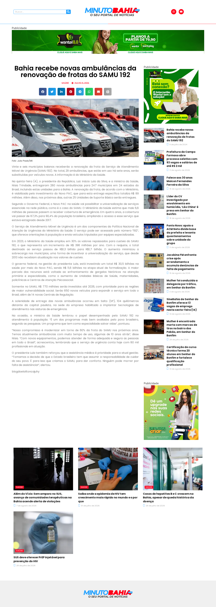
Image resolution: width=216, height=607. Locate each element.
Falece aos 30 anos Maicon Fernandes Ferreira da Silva (180, 181)
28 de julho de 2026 (178, 339)
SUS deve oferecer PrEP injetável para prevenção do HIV (39, 559)
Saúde (65, 83)
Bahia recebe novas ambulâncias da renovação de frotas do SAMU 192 (181, 135)
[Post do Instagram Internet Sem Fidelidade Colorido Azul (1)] (171, 122)
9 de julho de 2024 (178, 144)
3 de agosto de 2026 (179, 291)
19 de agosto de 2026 (179, 188)
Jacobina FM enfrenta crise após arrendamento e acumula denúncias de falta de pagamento (182, 262)
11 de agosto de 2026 (179, 170)
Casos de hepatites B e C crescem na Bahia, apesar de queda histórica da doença (168, 497)
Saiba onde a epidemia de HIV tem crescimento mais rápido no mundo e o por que (107, 497)
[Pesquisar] (68, 12)
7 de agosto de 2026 (26, 505)
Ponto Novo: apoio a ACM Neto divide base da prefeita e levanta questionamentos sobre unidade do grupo (181, 234)
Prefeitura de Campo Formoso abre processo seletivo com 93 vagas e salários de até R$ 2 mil (182, 159)
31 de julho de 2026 (90, 505)
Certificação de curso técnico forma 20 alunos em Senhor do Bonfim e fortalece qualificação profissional (181, 356)
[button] (43, 91)
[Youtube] (181, 11)
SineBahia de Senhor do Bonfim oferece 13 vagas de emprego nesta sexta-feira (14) (182, 304)
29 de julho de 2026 (155, 505)
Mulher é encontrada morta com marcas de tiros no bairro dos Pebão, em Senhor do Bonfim (182, 328)
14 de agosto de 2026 (179, 314)
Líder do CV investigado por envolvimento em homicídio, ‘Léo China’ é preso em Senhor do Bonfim (182, 205)
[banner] (108, 52)
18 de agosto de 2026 (179, 218)
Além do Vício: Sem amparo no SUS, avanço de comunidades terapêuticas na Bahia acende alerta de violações (43, 497)
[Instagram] (173, 11)
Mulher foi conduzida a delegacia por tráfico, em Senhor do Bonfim (182, 284)
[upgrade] (171, 439)
